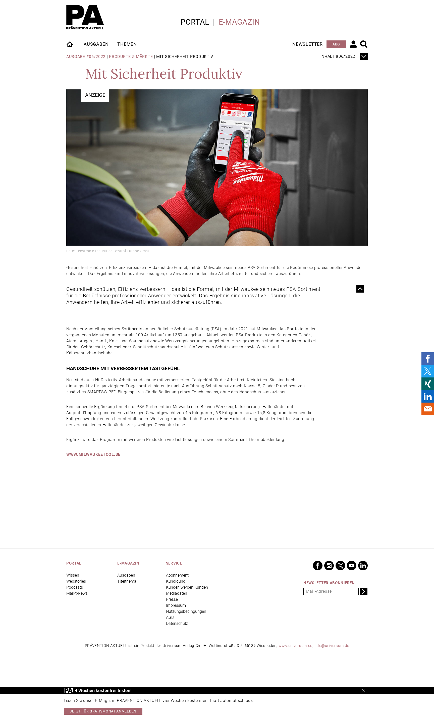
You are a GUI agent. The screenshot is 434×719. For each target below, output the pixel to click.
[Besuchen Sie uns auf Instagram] (329, 565)
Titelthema (126, 581)
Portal (195, 22)
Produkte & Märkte (131, 56)
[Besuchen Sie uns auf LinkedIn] (363, 565)
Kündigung (175, 581)
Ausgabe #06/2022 (85, 56)
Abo (336, 44)
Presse (172, 599)
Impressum (176, 605)
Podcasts (74, 587)
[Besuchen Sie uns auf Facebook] (317, 565)
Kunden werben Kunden (187, 587)
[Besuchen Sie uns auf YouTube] (351, 565)
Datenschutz (177, 623)
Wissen (72, 575)
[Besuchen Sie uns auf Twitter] (340, 565)
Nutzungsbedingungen (186, 611)
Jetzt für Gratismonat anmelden (103, 711)
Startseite (70, 44)
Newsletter (307, 44)
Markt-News (77, 593)
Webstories (76, 581)
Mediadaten (176, 593)
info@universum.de (332, 645)
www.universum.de (295, 645)
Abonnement (177, 575)
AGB (170, 617)
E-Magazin (239, 22)
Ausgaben (96, 44)
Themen (127, 44)
